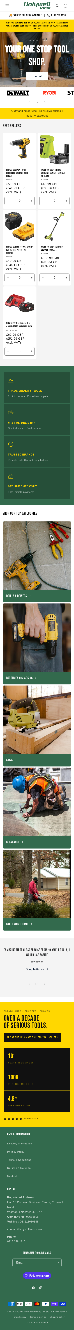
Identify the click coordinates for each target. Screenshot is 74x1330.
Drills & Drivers (16, 596)
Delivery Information (19, 1143)
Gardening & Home (17, 924)
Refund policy (19, 1317)
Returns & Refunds (19, 1167)
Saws (9, 760)
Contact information (38, 1322)
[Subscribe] (57, 1263)
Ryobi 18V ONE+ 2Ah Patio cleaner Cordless (52, 248)
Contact (12, 1176)
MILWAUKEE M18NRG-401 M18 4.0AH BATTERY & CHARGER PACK (19, 325)
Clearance (12, 842)
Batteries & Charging (19, 678)
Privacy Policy (15, 1151)
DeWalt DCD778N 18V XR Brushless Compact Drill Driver (17, 173)
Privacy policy (60, 1311)
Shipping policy (57, 1317)
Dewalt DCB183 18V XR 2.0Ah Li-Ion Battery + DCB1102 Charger (19, 249)
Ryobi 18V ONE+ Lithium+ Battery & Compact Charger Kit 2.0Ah (53, 173)
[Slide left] (29, 102)
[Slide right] (45, 102)
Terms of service (38, 1317)
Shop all (37, 76)
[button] (7, 6)
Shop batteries (35, 969)
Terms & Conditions (19, 1159)
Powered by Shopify (40, 1311)
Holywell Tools (22, 1311)
